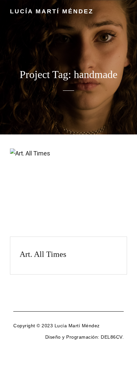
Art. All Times (43, 254)
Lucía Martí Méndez (51, 11)
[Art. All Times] (68, 192)
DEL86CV (111, 337)
